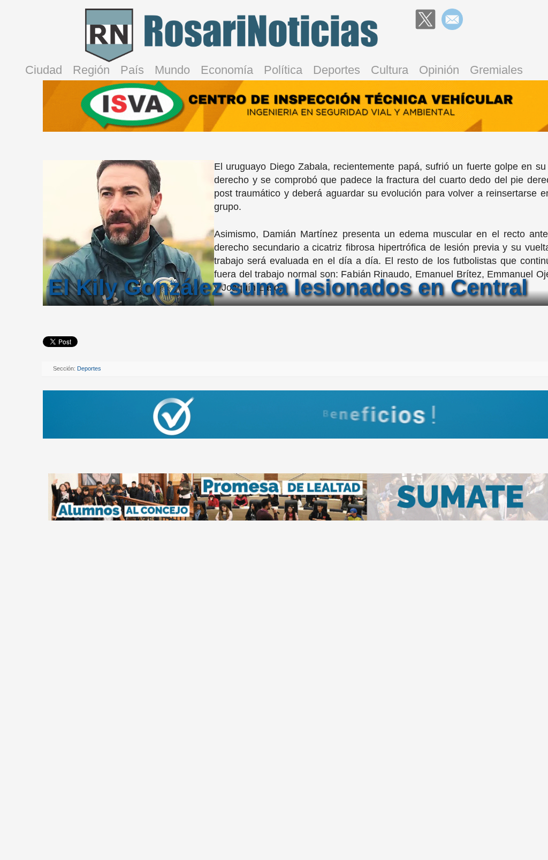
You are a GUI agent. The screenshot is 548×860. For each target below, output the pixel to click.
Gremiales (496, 70)
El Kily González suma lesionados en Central (288, 287)
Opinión (439, 70)
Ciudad (43, 70)
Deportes (336, 70)
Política (283, 70)
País (132, 70)
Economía (227, 70)
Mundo (172, 70)
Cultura (389, 70)
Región (91, 70)
